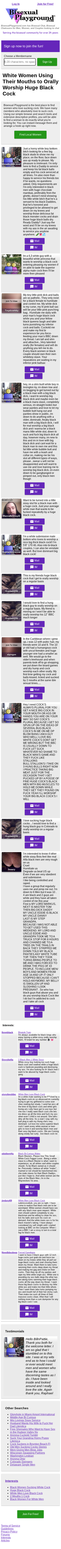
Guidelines (7, 1528)
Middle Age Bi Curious (23, 1417)
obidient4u (8, 1153)
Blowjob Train (24, 1032)
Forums (5, 1534)
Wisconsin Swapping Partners (27, 1452)
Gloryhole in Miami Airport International (32, 1414)
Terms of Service (10, 1525)
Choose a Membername (18, 56)
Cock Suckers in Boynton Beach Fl (30, 1444)
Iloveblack (7, 1032)
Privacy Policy (9, 1531)
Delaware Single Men (22, 1464)
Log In (16, 4)
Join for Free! (45, 4)
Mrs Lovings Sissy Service (25, 1420)
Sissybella (7, 1059)
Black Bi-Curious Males (29, 1153)
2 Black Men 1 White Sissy (31, 1059)
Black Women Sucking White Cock (30, 1487)
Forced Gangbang (26, 1252)
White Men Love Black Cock (31, 1094)
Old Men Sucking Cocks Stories (28, 1447)
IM (33, 247)
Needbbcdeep (9, 1252)
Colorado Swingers (21, 1461)
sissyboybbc (9, 1094)
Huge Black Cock (20, 1490)
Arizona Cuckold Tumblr (24, 1435)
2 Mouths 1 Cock (19, 1496)
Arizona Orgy (17, 1458)
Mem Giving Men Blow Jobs (26, 1449)
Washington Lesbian (22, 1455)
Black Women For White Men (27, 1499)
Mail (34, 241)
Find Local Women (30, 134)
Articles (5, 1540)
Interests (11, 1481)
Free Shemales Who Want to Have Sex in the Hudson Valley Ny (32, 1431)
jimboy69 (7, 1200)
